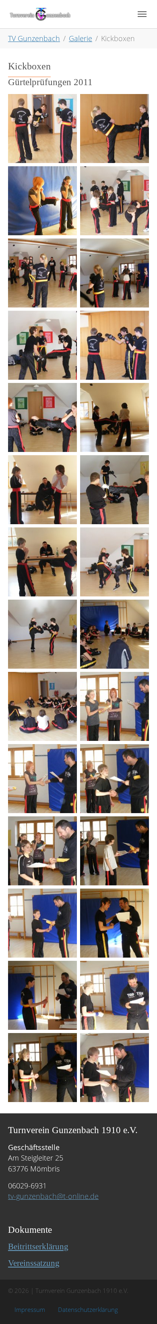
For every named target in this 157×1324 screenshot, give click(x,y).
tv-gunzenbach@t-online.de (53, 1196)
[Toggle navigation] (142, 14)
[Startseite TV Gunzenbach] (40, 14)
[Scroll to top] (138, 1305)
